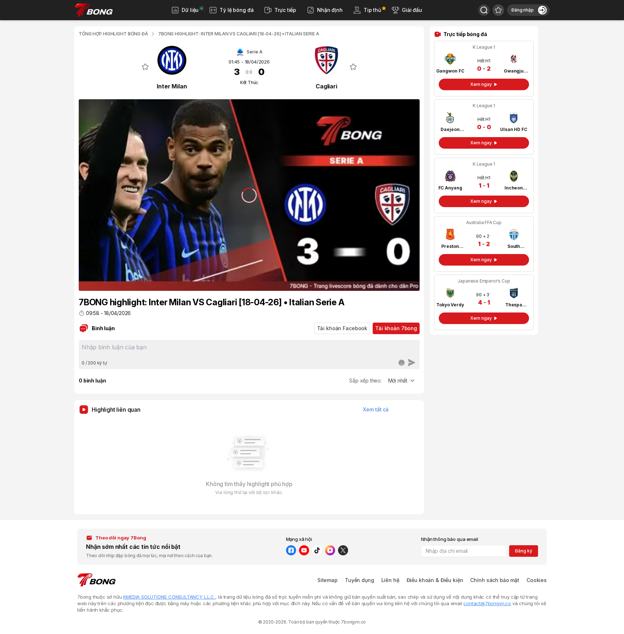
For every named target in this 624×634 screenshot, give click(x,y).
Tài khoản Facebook (342, 328)
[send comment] (411, 362)
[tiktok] (317, 550)
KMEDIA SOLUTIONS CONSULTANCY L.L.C (169, 597)
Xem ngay (480, 84)
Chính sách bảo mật (494, 580)
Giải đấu (412, 10)
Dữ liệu (190, 10)
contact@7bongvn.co (487, 603)
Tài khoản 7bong (396, 328)
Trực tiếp (285, 10)
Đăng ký (523, 551)
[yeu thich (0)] (498, 10)
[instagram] (330, 550)
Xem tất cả (376, 409)
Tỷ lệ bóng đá (237, 10)
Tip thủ (372, 10)
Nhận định (330, 10)
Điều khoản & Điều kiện (435, 580)
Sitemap (327, 580)
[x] (343, 550)
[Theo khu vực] (484, 10)
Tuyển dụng (359, 580)
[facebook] (291, 550)
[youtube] (304, 550)
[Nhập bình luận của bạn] (249, 350)
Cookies (536, 580)
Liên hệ (390, 580)
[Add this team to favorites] (145, 66)
